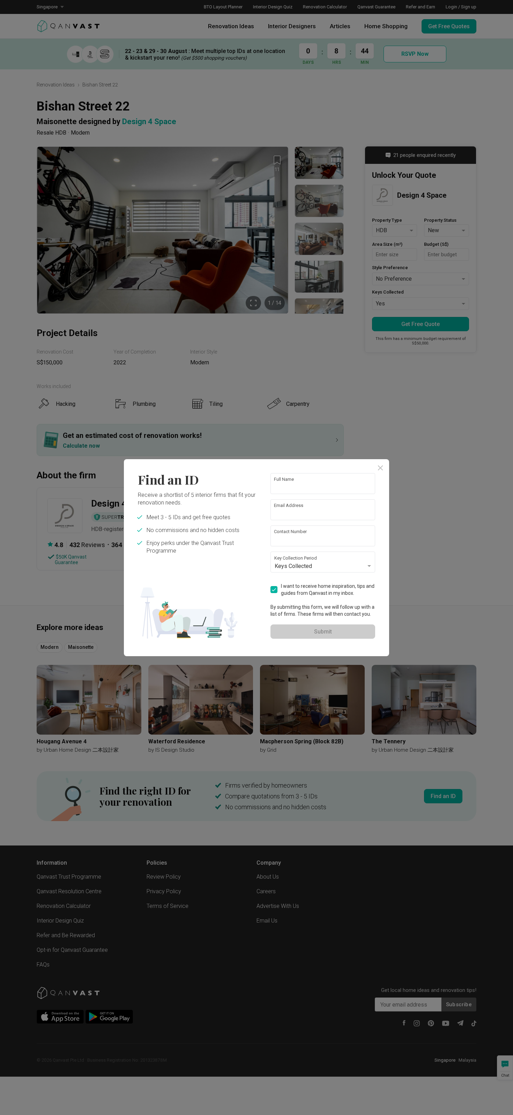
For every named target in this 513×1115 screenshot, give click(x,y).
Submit (323, 631)
